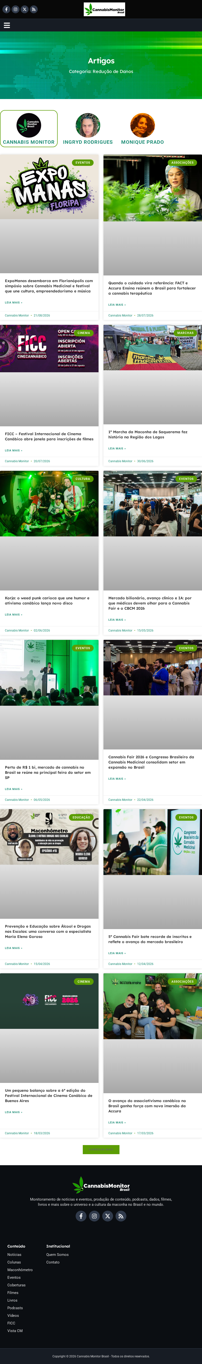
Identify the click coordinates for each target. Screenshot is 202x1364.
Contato (53, 1262)
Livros (12, 1300)
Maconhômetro (20, 1270)
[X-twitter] (25, 9)
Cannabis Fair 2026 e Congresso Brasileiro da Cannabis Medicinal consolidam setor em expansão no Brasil (151, 762)
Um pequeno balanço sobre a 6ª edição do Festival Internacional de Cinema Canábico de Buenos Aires (48, 1095)
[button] (101, 1149)
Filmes (12, 1293)
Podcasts (15, 1308)
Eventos (14, 1277)
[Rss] (34, 9)
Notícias (14, 1254)
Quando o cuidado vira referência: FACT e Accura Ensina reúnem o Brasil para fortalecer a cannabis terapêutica (152, 288)
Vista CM (15, 1331)
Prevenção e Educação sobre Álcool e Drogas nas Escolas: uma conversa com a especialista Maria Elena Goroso (48, 931)
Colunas (14, 1262)
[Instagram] (15, 9)
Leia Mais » (13, 302)
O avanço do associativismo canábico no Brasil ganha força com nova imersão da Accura (147, 1105)
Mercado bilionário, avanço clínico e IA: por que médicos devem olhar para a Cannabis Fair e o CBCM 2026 (150, 603)
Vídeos (13, 1315)
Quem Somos (57, 1254)
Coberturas (16, 1285)
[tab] (29, 128)
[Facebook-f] (6, 9)
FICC (11, 1323)
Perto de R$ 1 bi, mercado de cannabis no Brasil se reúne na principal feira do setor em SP (48, 772)
